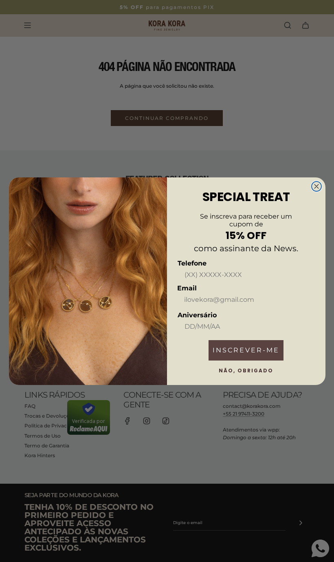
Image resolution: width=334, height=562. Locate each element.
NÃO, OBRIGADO (246, 370)
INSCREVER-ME (246, 350)
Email (187, 288)
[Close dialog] (316, 186)
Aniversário (197, 315)
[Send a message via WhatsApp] (320, 548)
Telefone (192, 263)
